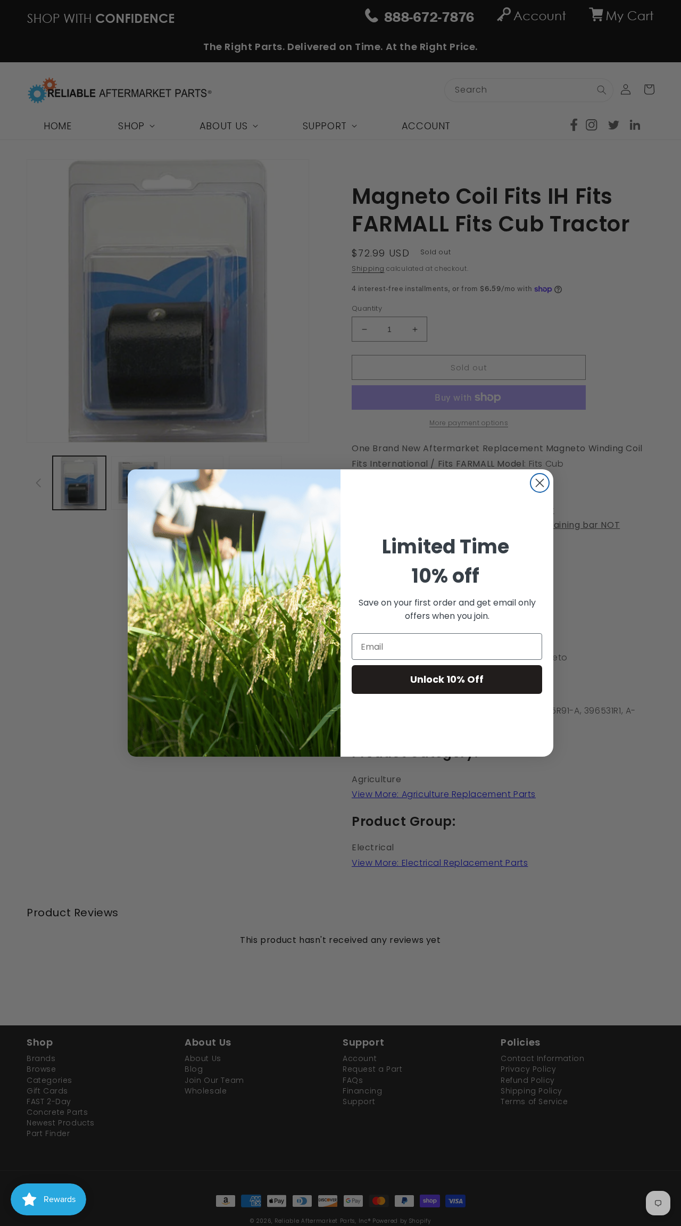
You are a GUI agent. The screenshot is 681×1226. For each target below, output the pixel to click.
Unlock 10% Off (447, 679)
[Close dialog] (539, 483)
